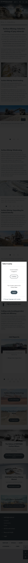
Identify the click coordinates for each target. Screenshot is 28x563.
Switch (14, 292)
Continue (14, 276)
